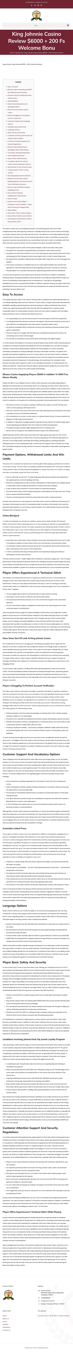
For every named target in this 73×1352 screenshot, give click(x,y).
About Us (6, 1319)
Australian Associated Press (17, 127)
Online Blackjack (13, 101)
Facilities (5, 1324)
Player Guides (12, 210)
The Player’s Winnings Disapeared (19, 153)
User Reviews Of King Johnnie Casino (20, 167)
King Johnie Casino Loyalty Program (19, 213)
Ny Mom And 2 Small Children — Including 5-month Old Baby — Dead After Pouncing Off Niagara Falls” (20, 204)
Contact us (6, 1330)
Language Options (14, 130)
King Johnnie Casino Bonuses (17, 158)
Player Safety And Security (16, 133)
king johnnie (38, 314)
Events (5, 1321)
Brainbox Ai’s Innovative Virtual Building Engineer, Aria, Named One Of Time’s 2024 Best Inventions (20, 181)
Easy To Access (13, 87)
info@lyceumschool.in (41, 2)
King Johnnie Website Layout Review (20, 216)
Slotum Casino (12, 199)
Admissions (6, 1327)
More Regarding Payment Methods (19, 176)
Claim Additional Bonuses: (16, 156)
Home (5, 1316)
